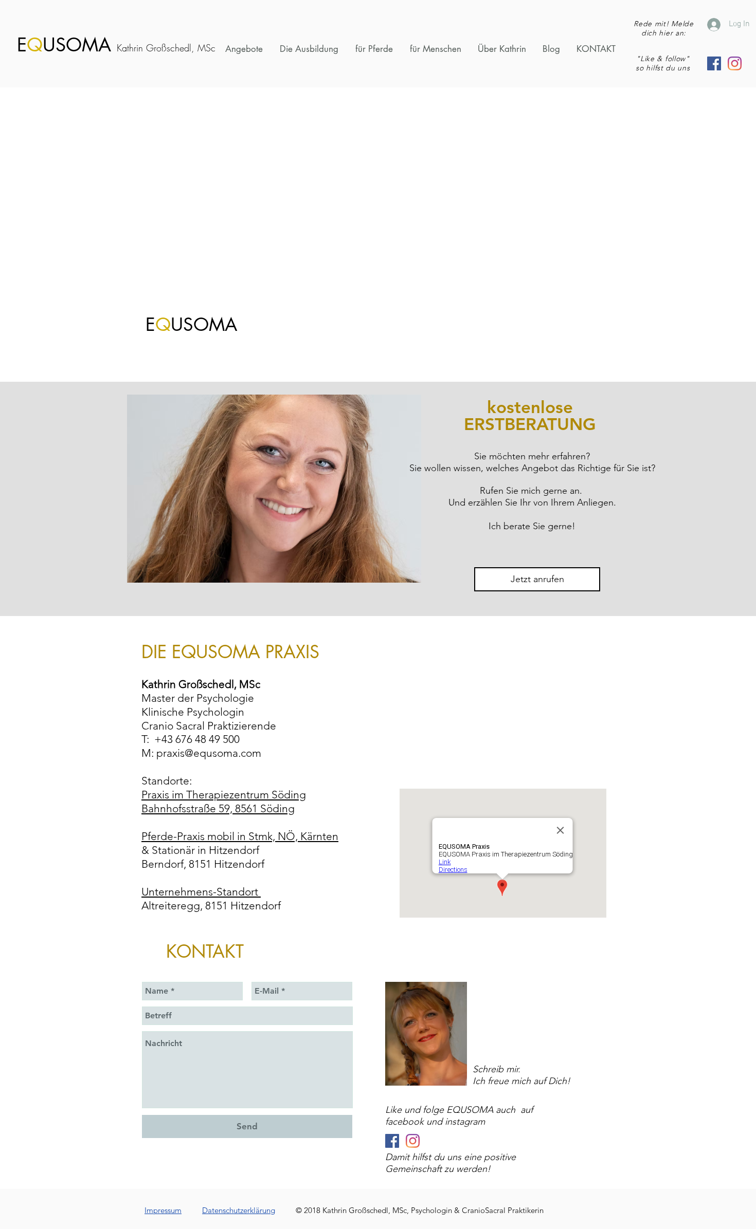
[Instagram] (735, 63)
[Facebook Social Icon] (714, 63)
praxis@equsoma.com (208, 753)
